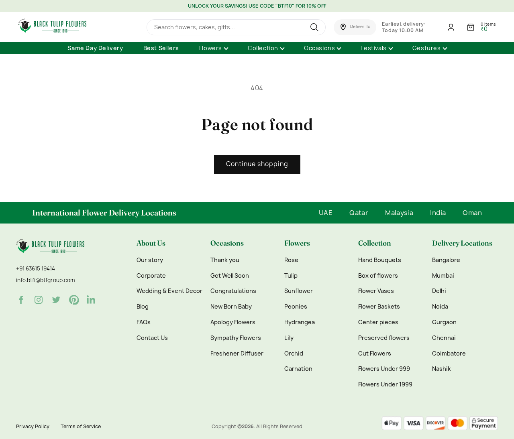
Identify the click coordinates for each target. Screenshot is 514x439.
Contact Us (152, 338)
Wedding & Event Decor (169, 291)
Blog (143, 306)
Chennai (444, 338)
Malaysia (399, 212)
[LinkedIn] (91, 300)
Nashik (441, 369)
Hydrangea (299, 322)
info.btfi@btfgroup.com (45, 280)
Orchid (293, 353)
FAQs (144, 322)
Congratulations (233, 291)
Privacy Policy (32, 426)
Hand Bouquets (379, 260)
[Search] (315, 27)
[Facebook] (21, 300)
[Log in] (451, 27)
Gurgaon (444, 322)
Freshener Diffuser (236, 353)
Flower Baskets (379, 306)
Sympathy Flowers (235, 338)
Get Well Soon (229, 275)
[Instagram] (38, 300)
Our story (150, 260)
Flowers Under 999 (384, 369)
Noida (440, 306)
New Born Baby (231, 306)
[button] (355, 27)
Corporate (151, 275)
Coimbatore (449, 353)
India (438, 212)
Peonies (295, 306)
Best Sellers (161, 48)
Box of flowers (378, 275)
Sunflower (298, 291)
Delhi (439, 291)
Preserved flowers (384, 338)
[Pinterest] (74, 300)
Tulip (291, 275)
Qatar (358, 212)
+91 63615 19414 (35, 268)
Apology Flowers (232, 322)
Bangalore (446, 260)
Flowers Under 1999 (385, 384)
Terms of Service (81, 426)
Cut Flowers (374, 353)
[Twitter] (56, 300)
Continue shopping (257, 164)
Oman (472, 212)
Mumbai (443, 275)
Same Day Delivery (95, 48)
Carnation (298, 369)
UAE (325, 212)
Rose (291, 260)
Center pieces (378, 322)
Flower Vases (376, 291)
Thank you (224, 260)
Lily (289, 338)
